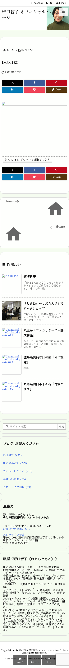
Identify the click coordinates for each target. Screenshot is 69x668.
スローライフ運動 (17, 487)
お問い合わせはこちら (16, 529)
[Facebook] (34, 83)
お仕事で (12, 455)
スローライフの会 (14, 534)
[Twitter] (12, 83)
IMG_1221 (27, 50)
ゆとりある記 (15, 463)
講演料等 (30, 276)
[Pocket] (34, 90)
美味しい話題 (14, 479)
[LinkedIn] (12, 90)
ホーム (10, 50)
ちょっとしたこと (18, 471)
